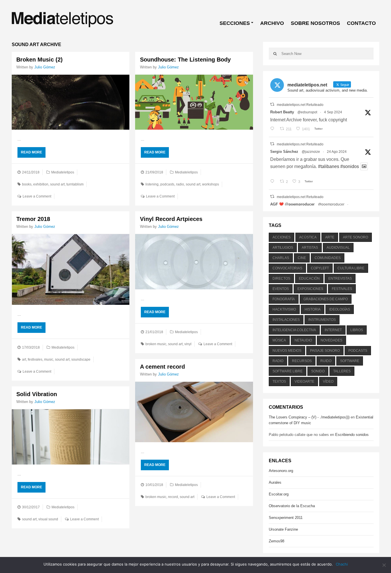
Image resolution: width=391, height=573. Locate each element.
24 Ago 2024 (337, 152)
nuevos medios (286, 351)
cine (302, 258)
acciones (281, 237)
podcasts (167, 184)
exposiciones (310, 289)
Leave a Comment (37, 196)
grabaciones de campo (325, 299)
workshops (210, 184)
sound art (57, 184)
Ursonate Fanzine (283, 529)
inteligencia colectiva (294, 330)
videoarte (304, 382)
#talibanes (328, 166)
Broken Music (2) (39, 59)
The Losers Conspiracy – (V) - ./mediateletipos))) (309, 417)
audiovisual (338, 248)
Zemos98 (276, 541)
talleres (342, 371)
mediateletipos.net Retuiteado (300, 105)
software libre (287, 371)
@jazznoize (311, 152)
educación (309, 278)
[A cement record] (194, 412)
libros (356, 330)
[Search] (275, 54)
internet (333, 330)
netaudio (303, 340)
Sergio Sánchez (284, 151)
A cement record (162, 366)
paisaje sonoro (325, 351)
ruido (325, 361)
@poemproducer (331, 204)
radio (180, 184)
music (48, 359)
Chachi (342, 564)
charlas (280, 258)
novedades (331, 340)
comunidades (328, 258)
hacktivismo (284, 309)
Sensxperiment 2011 (286, 517)
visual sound (48, 519)
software (349, 361)
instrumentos (322, 320)
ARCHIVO (272, 23)
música (279, 340)
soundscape (80, 359)
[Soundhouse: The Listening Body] (194, 102)
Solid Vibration (36, 394)
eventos (280, 289)
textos (279, 382)
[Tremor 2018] (70, 269)
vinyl (187, 344)
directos (281, 278)
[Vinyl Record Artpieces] (194, 261)
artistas (310, 248)
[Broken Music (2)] (70, 102)
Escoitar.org (279, 494)
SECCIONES (235, 23)
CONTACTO (361, 23)
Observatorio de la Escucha (292, 506)
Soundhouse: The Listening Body (185, 59)
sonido (318, 371)
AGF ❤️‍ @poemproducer (292, 204)
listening (152, 184)
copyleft (320, 268)
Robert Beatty (282, 112)
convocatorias (287, 268)
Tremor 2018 (33, 219)
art (24, 359)
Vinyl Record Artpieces (171, 219)
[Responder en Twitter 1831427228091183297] (273, 129)
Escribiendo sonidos (352, 434)
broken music (155, 344)
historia (313, 309)
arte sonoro (355, 237)
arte (329, 237)
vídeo (328, 382)
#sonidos (349, 166)
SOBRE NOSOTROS (315, 23)
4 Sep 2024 (333, 112)
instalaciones (286, 320)
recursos (302, 361)
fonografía (283, 299)
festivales (35, 359)
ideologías (339, 309)
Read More (31, 152)
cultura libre (350, 268)
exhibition (40, 184)
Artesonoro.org (281, 471)
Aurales (275, 482)
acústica (308, 237)
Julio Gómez (44, 67)
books (26, 184)
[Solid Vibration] (70, 436)
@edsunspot (307, 112)
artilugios (282, 248)
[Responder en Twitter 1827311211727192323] (273, 181)
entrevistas (340, 278)
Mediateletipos (62, 172)
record (173, 497)
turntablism (75, 184)
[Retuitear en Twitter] (272, 104)
